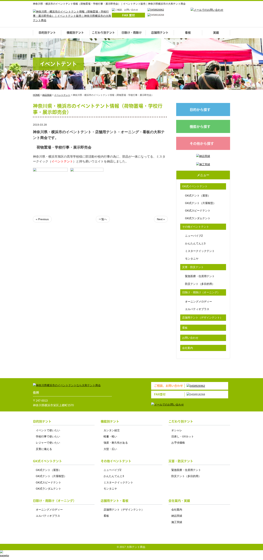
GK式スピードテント (197, 210)
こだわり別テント (103, 32)
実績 (216, 32)
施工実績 (176, 522)
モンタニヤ (192, 258)
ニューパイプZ (194, 235)
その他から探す (202, 143)
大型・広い (110, 449)
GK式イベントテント (195, 186)
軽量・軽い (110, 436)
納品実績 (176, 515)
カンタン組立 (112, 430)
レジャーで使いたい (48, 442)
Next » (161, 219)
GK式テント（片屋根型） (200, 203)
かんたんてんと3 (195, 243)
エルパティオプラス (197, 309)
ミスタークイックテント (200, 250)
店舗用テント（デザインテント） (202, 317)
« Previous (42, 219)
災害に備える (44, 449)
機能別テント (75, 32)
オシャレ (176, 430)
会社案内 (187, 347)
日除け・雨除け (131, 32)
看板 (188, 32)
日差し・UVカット (182, 436)
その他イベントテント (195, 226)
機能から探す (200, 127)
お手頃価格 (178, 442)
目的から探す (200, 110)
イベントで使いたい (48, 430)
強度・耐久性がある (116, 442)
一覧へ (103, 219)
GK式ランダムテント (197, 218)
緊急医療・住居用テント (200, 276)
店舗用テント (159, 32)
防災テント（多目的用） (200, 283)
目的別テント (47, 32)
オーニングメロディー (198, 301)
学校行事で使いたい (48, 436)
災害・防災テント (193, 267)
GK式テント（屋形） (197, 195)
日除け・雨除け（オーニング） (201, 292)
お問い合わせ (190, 337)
